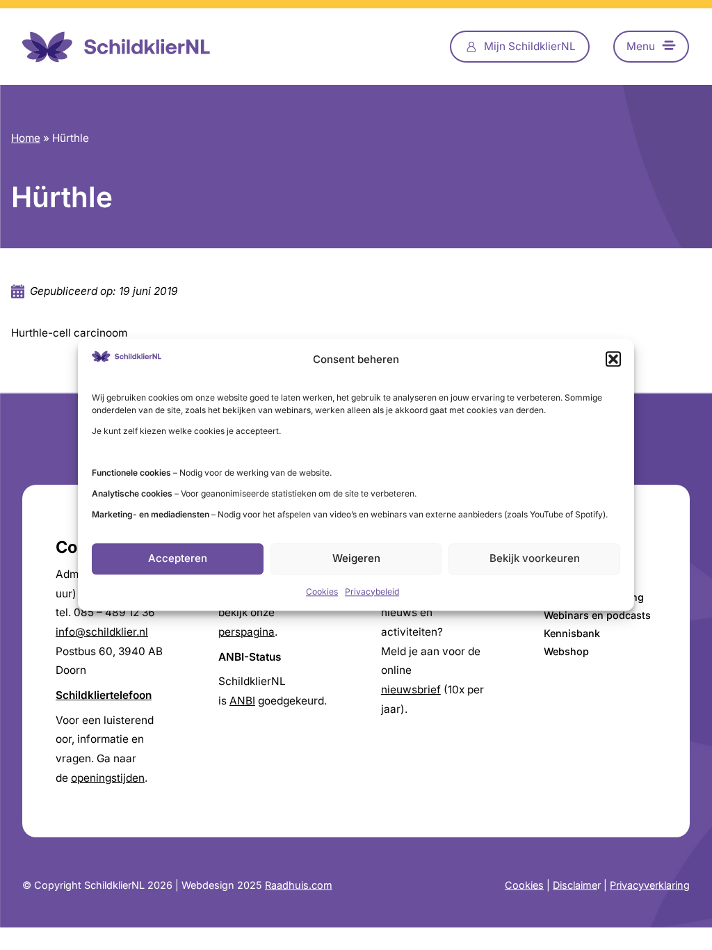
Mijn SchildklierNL (530, 46)
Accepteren (177, 558)
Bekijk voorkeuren (535, 558)
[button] (613, 360)
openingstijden (108, 777)
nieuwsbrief (411, 689)
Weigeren (356, 558)
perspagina (246, 631)
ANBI (242, 700)
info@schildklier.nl (102, 631)
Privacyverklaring (650, 885)
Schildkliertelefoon (104, 695)
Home (25, 138)
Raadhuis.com (298, 885)
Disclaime (575, 885)
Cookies (322, 591)
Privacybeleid (372, 591)
